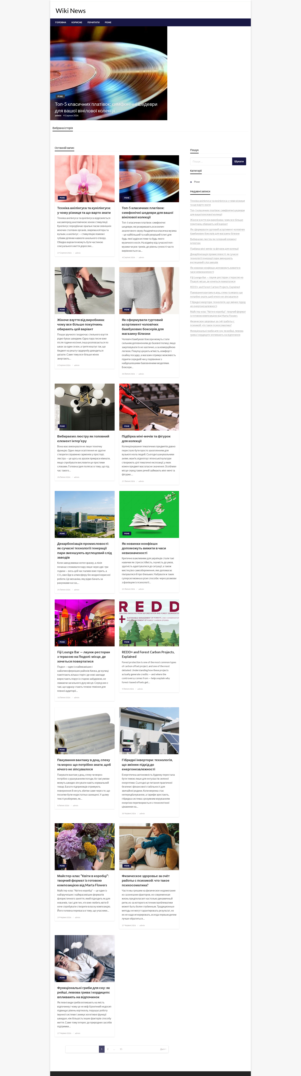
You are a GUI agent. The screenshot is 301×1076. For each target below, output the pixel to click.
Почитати (93, 22)
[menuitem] (61, 22)
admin (58, 115)
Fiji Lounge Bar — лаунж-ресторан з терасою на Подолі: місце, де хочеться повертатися (83, 656)
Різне (108, 22)
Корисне (76, 22)
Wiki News (71, 10)
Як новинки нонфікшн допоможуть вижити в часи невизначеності (144, 548)
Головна (60, 22)
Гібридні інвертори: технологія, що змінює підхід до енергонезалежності (147, 764)
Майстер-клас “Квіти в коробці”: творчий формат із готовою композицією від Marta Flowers (83, 880)
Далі (162, 1049)
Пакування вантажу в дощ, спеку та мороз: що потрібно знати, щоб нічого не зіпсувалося (84, 764)
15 (121, 1049)
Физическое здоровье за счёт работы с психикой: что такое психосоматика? (146, 880)
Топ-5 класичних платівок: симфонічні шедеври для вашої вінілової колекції (106, 107)
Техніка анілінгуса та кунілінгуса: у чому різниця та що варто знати (84, 210)
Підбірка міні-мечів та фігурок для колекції (146, 438)
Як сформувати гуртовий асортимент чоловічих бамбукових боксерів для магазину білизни (143, 326)
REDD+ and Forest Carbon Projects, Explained (148, 654)
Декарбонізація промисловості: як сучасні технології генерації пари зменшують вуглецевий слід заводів (84, 550)
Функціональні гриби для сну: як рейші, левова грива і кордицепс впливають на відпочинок (83, 992)
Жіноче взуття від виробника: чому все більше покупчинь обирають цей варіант (81, 324)
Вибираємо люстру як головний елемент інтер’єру (83, 438)
